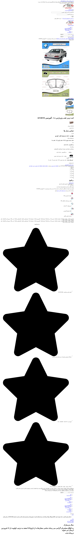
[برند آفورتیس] (71, 124)
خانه (73, 38)
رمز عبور (70, 14)
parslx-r (46, 165)
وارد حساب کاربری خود (61, 190)
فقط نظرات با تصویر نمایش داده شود (65, 183)
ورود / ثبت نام (68, 511)
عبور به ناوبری (71, 0)
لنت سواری (69, 38)
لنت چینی (61, 38)
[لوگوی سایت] (68, 8)
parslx (44, 165)
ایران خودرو (53, 165)
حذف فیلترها (71, 182)
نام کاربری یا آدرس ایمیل (68, 12)
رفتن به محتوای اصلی (64, 0)
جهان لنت (31, 165)
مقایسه (70, 510)
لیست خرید (67, 30)
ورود (72, 16)
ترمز (34, 165)
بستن (73, 514)
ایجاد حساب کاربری (68, 10)
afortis (58, 38)
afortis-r (41, 165)
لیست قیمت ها (71, 37)
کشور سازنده (65, 38)
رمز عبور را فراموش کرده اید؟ (68, 18)
